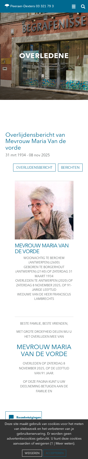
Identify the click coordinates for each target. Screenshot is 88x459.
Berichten (70, 167)
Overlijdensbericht (34, 167)
